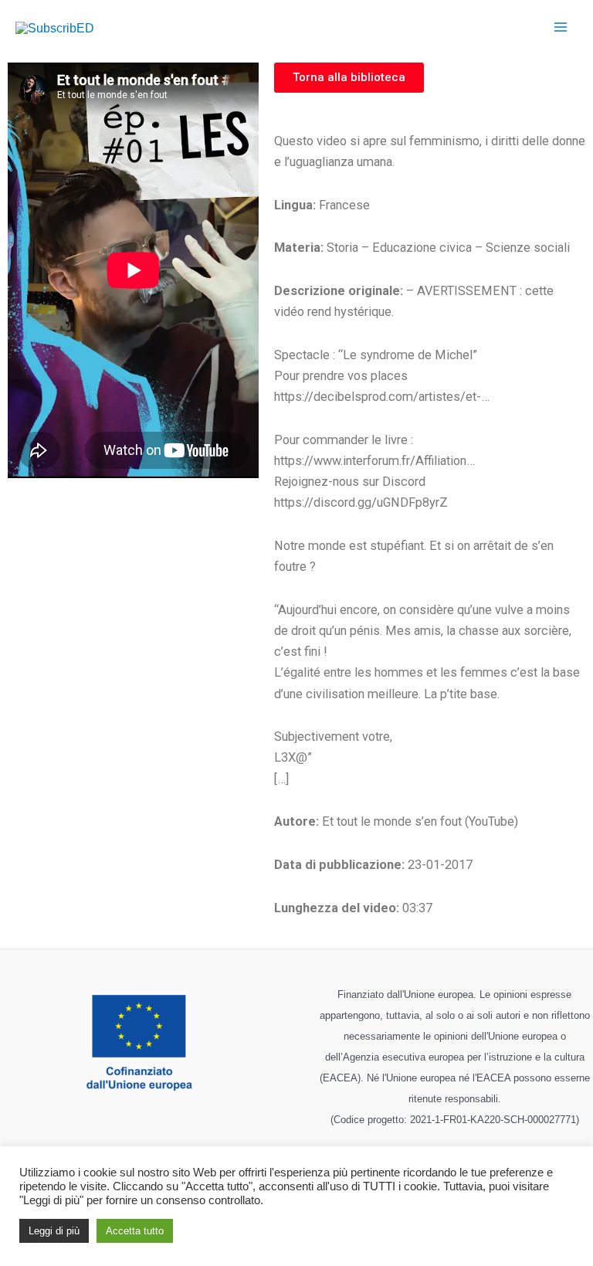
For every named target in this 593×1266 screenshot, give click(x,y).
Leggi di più (54, 1231)
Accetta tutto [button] (135, 1231)
